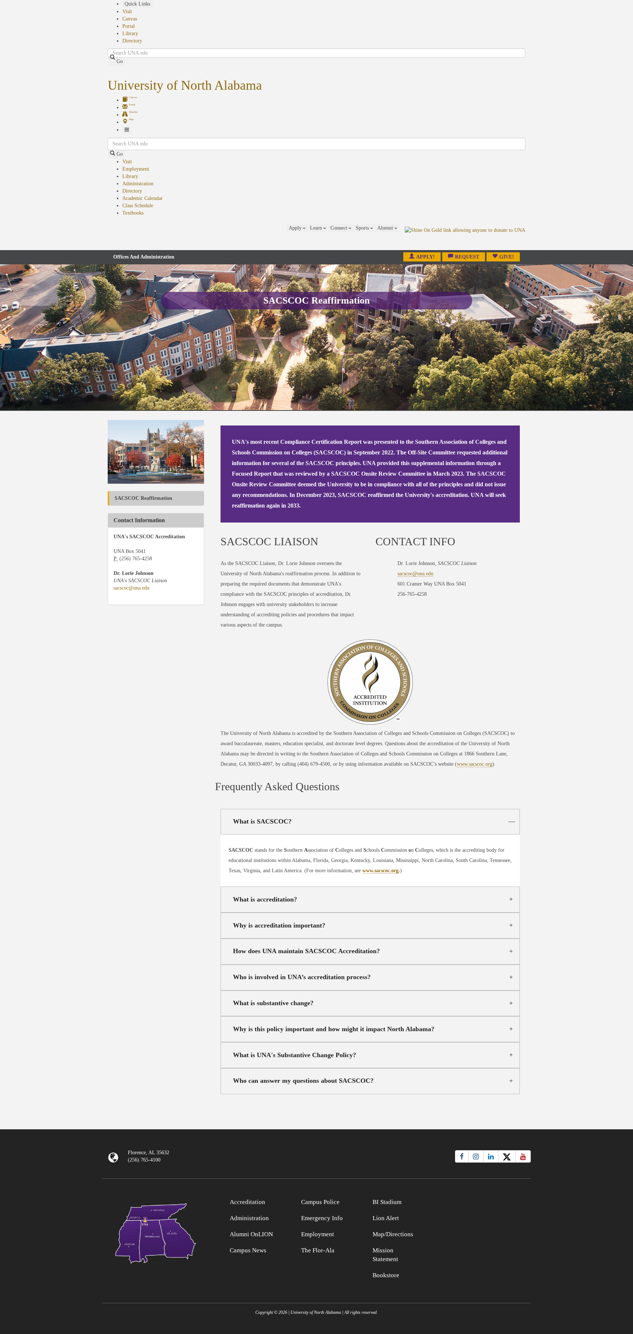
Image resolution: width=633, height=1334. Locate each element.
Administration (137, 183)
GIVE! (506, 257)
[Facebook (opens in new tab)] (462, 1156)
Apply (296, 228)
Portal (128, 26)
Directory (132, 41)
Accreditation (247, 1202)
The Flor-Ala (317, 1250)
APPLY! (425, 257)
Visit (127, 11)
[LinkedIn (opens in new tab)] (491, 1156)
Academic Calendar (142, 198)
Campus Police (320, 1202)
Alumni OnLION (251, 1234)
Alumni (386, 228)
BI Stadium (387, 1202)
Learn (316, 228)
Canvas (129, 19)
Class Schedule (137, 205)
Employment (135, 169)
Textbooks (133, 213)
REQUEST (467, 257)
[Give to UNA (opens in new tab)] (465, 237)
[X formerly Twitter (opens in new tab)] (507, 1156)
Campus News (248, 1250)
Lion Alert (386, 1218)
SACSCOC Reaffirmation (143, 498)
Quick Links (137, 4)
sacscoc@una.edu (131, 588)
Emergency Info (322, 1218)
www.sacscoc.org (474, 764)
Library (130, 33)
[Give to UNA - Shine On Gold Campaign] (477, 1201)
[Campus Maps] (156, 1232)
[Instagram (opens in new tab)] (476, 1156)
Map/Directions (393, 1234)
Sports (363, 228)
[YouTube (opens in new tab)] (523, 1156)
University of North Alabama (185, 85)
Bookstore (386, 1275)
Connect (339, 228)
